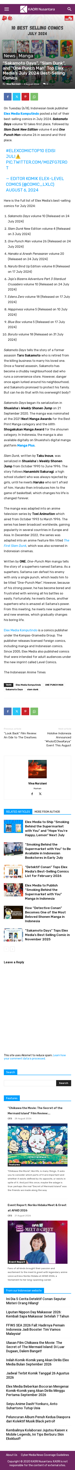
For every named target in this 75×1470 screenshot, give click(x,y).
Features (14, 1164)
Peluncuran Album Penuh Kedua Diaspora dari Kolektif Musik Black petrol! (38, 1419)
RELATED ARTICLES (18, 811)
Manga (26, 55)
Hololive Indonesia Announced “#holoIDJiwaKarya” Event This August (58, 739)
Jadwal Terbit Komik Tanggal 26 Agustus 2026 (37, 1375)
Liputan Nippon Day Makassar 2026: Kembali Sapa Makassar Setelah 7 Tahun (37, 1314)
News (9, 55)
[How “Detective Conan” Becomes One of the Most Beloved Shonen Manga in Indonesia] (13, 912)
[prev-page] (6, 949)
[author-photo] (37, 778)
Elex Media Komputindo (20, 630)
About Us (11, 1455)
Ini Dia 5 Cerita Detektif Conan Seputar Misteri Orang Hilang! (36, 1301)
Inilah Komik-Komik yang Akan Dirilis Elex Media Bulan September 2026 (37, 1362)
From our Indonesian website (24, 1290)
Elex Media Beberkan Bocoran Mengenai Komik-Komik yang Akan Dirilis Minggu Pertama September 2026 (37, 1390)
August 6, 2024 (22, 190)
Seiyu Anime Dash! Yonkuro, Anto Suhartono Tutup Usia (32, 1406)
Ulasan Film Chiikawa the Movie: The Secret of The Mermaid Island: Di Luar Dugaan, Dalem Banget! (35, 1347)
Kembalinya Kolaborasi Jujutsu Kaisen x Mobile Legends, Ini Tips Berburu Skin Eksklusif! (37, 1434)
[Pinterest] (25, 97)
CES (10, 1118)
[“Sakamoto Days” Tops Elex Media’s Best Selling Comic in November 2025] (13, 935)
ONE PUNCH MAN (54, 685)
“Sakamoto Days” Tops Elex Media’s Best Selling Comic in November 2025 (47, 935)
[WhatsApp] (34, 97)
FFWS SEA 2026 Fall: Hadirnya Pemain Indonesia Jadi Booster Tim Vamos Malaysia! (35, 1329)
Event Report (17, 1262)
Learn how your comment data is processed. (35, 1057)
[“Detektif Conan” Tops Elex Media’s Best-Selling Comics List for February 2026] (13, 871)
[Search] (69, 9)
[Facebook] (8, 97)
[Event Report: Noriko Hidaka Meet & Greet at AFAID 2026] (38, 1242)
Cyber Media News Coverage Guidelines (45, 1455)
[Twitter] (16, 97)
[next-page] (12, 949)
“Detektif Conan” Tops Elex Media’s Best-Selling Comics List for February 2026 (47, 871)
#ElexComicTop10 (25, 150)
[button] (6, 9)
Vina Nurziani (13, 84)
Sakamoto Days (14, 689)
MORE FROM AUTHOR (47, 811)
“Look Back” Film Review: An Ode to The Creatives (20, 735)
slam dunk (32, 689)
